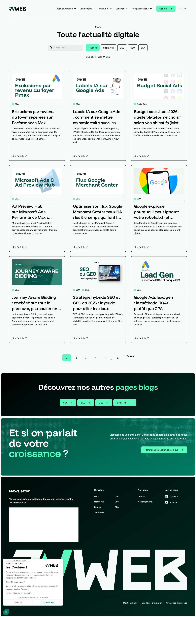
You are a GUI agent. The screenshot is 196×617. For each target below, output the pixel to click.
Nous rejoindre (145, 501)
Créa (117, 496)
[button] (6, 612)
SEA (117, 507)
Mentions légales (130, 603)
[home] (18, 8)
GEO (96, 496)
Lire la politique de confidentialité (19, 593)
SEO (117, 501)
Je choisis (17, 602)
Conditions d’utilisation (152, 603)
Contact (141, 496)
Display (97, 507)
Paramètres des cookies (176, 603)
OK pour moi (48, 602)
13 (118, 357)
